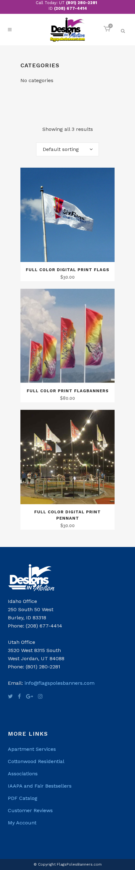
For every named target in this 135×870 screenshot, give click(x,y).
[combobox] (67, 149)
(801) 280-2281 (81, 2)
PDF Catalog (22, 798)
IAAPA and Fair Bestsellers (40, 786)
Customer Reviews (30, 810)
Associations (23, 774)
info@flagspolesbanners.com (59, 683)
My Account (22, 823)
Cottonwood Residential (36, 761)
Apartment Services (32, 749)
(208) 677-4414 (70, 8)
